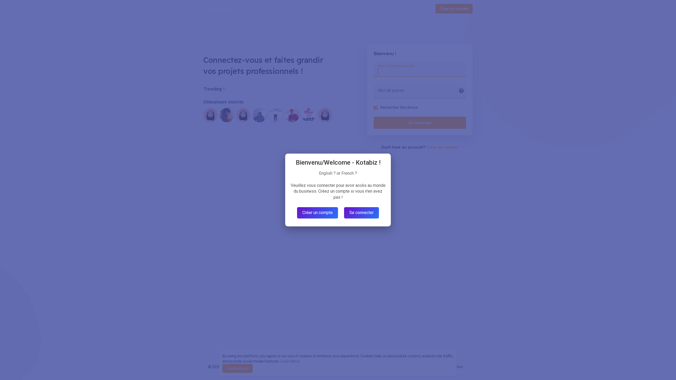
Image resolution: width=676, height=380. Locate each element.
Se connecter (361, 212)
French (347, 173)
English (325, 173)
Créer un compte (317, 212)
